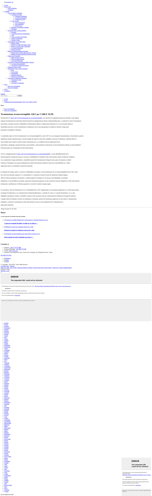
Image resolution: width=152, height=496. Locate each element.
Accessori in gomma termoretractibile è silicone (21, 62)
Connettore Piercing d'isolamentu (20, 34)
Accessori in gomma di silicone (20, 65)
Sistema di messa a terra (14, 67)
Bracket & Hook (15, 49)
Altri (12, 35)
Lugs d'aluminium (20, 22)
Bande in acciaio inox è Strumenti (20, 46)
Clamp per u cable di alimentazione (62, 267)
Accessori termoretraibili (18, 64)
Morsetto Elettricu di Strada (25, 267)
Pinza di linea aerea (38, 267)
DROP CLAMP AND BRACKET (21, 45)
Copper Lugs (18, 26)
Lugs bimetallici (19, 24)
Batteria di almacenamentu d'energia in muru (23, 54)
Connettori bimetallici (21, 18)
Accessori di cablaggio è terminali (17, 78)
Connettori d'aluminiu (21, 16)
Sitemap (12, 266)
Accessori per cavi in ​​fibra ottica (17, 41)
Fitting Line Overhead (14, 56)
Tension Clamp (15, 40)
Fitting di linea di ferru (17, 57)
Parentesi (13, 32)
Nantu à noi (7, 7)
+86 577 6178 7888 (15, 247)
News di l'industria (13, 88)
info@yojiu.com (13, 250)
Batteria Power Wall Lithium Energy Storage (23, 53)
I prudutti (6, 11)
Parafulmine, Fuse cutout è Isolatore (18, 68)
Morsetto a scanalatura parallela (20, 27)
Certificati (10, 10)
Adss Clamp (13, 267)
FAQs (6, 89)
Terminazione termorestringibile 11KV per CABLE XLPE (20, 102)
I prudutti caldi (5, 266)
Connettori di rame (20, 19)
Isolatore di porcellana (17, 76)
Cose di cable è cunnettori (15, 13)
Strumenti (14, 29)
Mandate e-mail (5, 271)
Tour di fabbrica (12, 8)
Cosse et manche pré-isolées (19, 37)
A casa (6, 5)
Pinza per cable (5, 267)
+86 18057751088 (21, 249)
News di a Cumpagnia (14, 86)
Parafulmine (14, 73)
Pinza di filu (48, 267)
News (5, 84)
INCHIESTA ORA (6, 255)
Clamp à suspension (16, 38)
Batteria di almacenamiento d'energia (18, 51)
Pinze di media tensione (17, 59)
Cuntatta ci (7, 91)
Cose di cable (15, 21)
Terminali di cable (16, 80)
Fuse (12, 70)
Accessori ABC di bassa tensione (17, 30)
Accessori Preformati (17, 48)
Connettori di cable (16, 14)
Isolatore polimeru (16, 75)
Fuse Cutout (14, 72)
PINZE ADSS (15, 43)
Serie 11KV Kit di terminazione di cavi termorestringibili (26, 118)
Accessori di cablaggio (17, 83)
